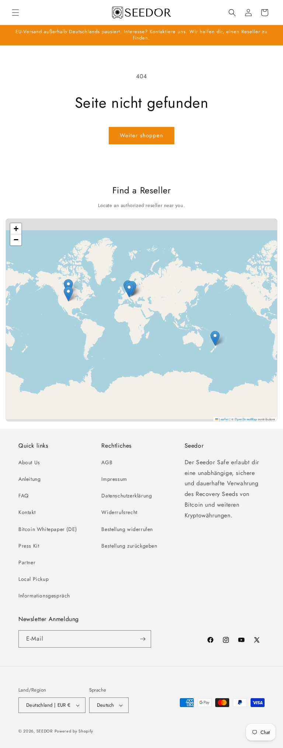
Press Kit (28, 545)
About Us (29, 462)
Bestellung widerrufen (127, 529)
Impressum (114, 479)
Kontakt (26, 512)
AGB (106, 462)
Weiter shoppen (141, 135)
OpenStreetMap (246, 419)
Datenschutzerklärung (126, 495)
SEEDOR (44, 731)
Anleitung (29, 479)
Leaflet (223, 419)
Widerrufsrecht (119, 512)
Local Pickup (33, 579)
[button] (15, 12)
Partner (26, 562)
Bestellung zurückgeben (129, 545)
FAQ (23, 495)
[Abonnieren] (142, 639)
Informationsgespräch (44, 595)
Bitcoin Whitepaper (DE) (47, 529)
